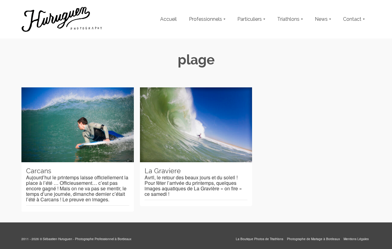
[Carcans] (77, 124)
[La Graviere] (196, 124)
